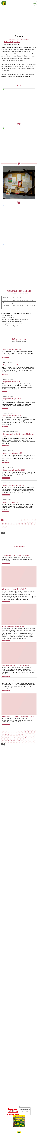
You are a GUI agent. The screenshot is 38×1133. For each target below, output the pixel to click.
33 (28, 737)
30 (19, 737)
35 (34, 737)
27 (11, 737)
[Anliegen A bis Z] (19, 104)
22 (28, 523)
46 (31, 740)
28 (13, 737)
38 (8, 740)
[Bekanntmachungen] (19, 143)
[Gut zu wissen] (19, 260)
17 (16, 734)
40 (14, 740)
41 (16, 740)
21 (25, 523)
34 (31, 737)
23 (31, 523)
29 (16, 737)
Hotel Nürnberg (25, 1113)
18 (16, 523)
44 (25, 740)
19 (19, 523)
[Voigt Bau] (13, 1111)
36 (2, 740)
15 (8, 523)
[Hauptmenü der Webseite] (34, 3)
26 (8, 737)
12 (34, 520)
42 (19, 740)
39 (11, 740)
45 (28, 740)
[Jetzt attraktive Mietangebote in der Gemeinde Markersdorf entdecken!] (19, 1121)
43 (22, 740)
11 (31, 520)
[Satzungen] (19, 221)
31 (22, 737)
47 (34, 740)
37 (5, 740)
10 (28, 520)
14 (5, 523)
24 (34, 523)
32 (25, 737)
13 (2, 523)
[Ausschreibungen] (19, 182)
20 (22, 523)
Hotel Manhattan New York (25, 1110)
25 (2, 526)
